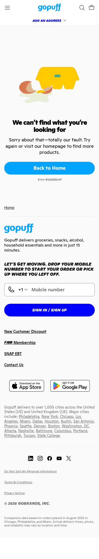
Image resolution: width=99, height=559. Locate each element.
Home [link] (9, 207)
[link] (49, 8)
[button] (91, 7)
